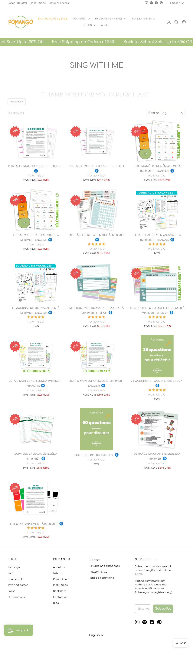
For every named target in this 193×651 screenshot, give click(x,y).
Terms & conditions (102, 578)
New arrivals (15, 579)
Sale (10, 573)
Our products (16, 597)
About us (59, 567)
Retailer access (59, 3)
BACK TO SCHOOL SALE (52, 18)
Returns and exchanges (105, 566)
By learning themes (109, 18)
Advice (105, 25)
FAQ (55, 573)
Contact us (60, 597)
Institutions (38, 3)
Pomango (80, 18)
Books (88, 25)
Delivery (95, 560)
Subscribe (163, 608)
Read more (16, 101)
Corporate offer (17, 3)
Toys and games (18, 585)
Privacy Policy (98, 572)
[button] (96, 244)
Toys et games (142, 18)
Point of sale (61, 579)
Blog (56, 603)
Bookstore (59, 591)
